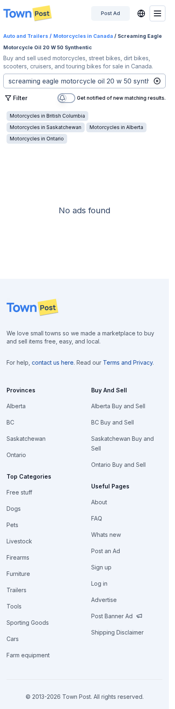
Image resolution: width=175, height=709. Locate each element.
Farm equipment (28, 655)
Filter (20, 97)
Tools (14, 606)
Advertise (104, 599)
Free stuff (19, 492)
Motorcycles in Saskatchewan (45, 127)
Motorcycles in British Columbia (47, 116)
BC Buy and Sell (112, 422)
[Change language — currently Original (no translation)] (141, 13)
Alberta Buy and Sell (118, 406)
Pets (12, 524)
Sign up (101, 567)
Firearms (18, 557)
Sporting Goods (28, 622)
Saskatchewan (26, 438)
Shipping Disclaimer (117, 632)
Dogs (14, 508)
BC (10, 422)
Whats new (106, 534)
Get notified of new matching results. (121, 98)
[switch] (66, 98)
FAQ (96, 518)
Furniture (18, 573)
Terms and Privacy (128, 362)
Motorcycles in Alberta (116, 127)
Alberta (16, 406)
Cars (13, 638)
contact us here (53, 362)
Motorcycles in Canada (83, 36)
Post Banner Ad (112, 616)
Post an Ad (105, 550)
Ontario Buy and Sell (118, 464)
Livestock (19, 541)
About (99, 502)
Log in (99, 583)
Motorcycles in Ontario (37, 139)
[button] (157, 81)
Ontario (16, 454)
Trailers (16, 589)
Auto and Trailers (25, 36)
